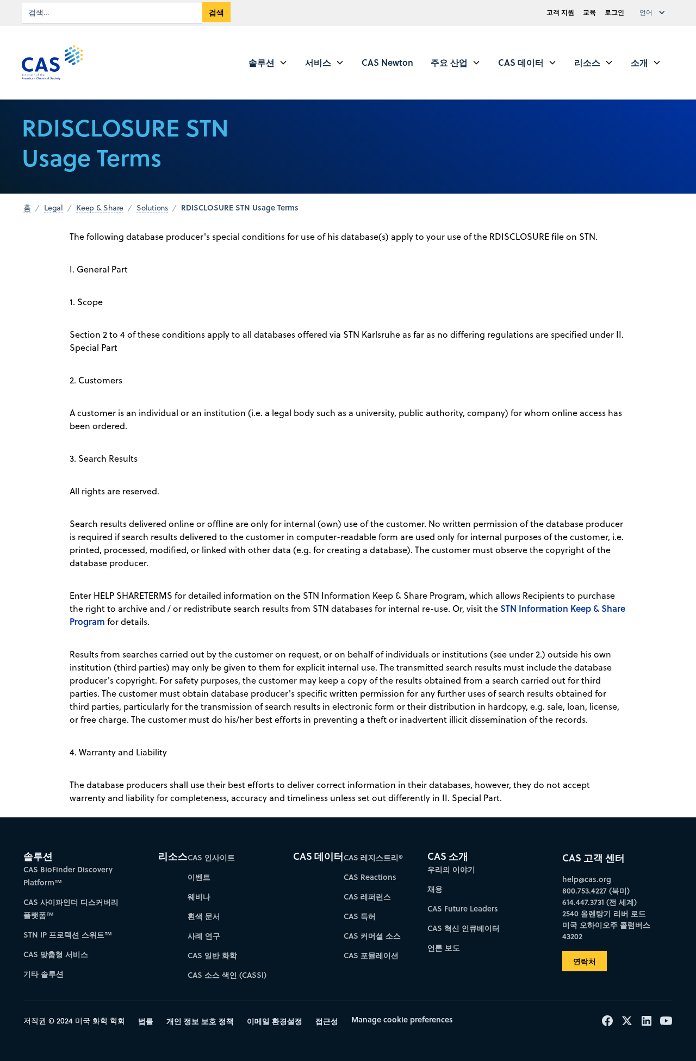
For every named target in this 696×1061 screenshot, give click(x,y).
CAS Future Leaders (462, 908)
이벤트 (199, 877)
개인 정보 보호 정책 (200, 1021)
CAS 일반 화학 (212, 955)
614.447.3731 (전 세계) (599, 902)
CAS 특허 (360, 916)
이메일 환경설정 (274, 1021)
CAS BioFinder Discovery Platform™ (68, 876)
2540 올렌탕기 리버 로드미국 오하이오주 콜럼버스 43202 (606, 925)
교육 (589, 12)
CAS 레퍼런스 (367, 896)
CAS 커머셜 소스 (372, 935)
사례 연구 (204, 935)
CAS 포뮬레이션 (371, 955)
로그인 (614, 12)
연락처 (584, 961)
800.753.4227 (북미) (596, 890)
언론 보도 (443, 947)
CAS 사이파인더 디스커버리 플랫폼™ (71, 908)
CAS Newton (387, 62)
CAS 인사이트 (211, 857)
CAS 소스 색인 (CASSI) (227, 975)
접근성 (326, 1021)
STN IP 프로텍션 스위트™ (67, 934)
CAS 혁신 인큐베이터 (463, 928)
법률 (145, 1021)
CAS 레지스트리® (373, 857)
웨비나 (199, 896)
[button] (654, 12)
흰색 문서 (204, 916)
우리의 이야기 (451, 869)
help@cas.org (586, 879)
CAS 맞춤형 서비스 (55, 954)
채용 (435, 889)
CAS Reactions (370, 877)
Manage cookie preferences (402, 1019)
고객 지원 (560, 12)
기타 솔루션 (43, 973)
